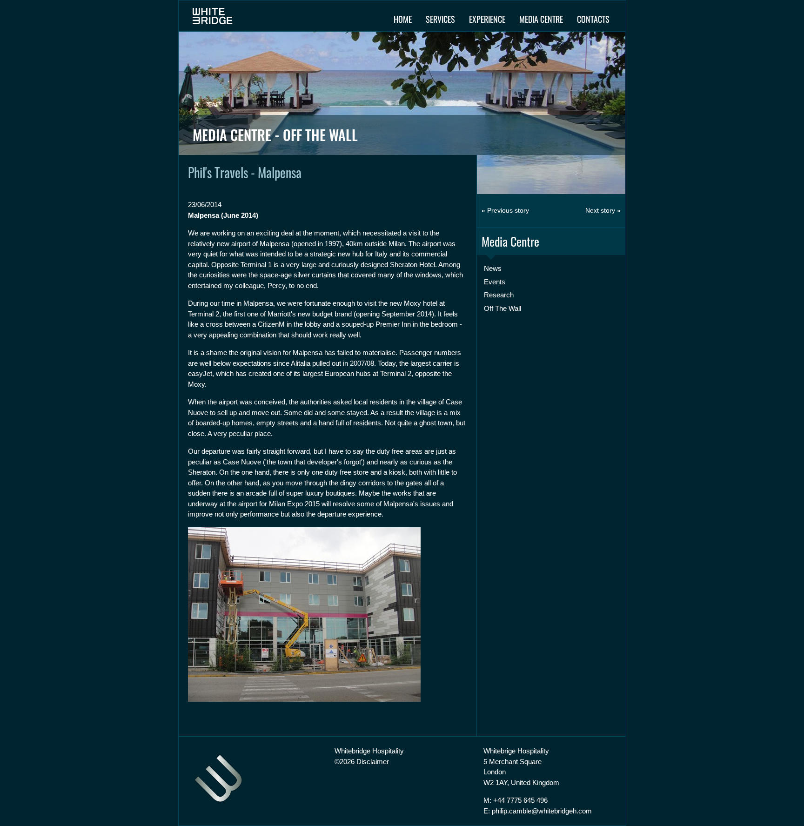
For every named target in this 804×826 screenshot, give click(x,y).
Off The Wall (502, 308)
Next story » (603, 210)
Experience (487, 19)
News (493, 268)
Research (499, 295)
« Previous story (505, 210)
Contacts (593, 19)
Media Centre (541, 19)
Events (494, 282)
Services (440, 19)
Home (403, 19)
